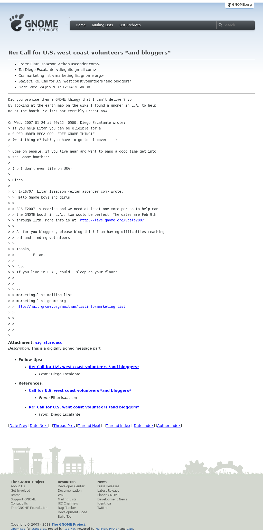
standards (39, 528)
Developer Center (71, 486)
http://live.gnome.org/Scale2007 (112, 220)
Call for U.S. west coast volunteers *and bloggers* (80, 390)
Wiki (61, 495)
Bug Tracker (67, 508)
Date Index (144, 426)
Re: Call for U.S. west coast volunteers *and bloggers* (84, 367)
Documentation (70, 490)
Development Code (72, 512)
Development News (112, 499)
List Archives (130, 25)
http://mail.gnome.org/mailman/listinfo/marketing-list (70, 306)
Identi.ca (104, 503)
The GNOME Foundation (29, 508)
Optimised (18, 528)
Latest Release (108, 490)
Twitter (102, 508)
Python (114, 528)
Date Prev (18, 426)
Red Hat (69, 528)
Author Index (169, 426)
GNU (130, 528)
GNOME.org (242, 4)
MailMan (101, 528)
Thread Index (118, 426)
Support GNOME (23, 499)
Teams (15, 495)
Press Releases (108, 486)
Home (81, 25)
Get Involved (20, 490)
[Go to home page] (41, 32)
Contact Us (19, 503)
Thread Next (89, 426)
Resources (67, 482)
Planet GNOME (108, 495)
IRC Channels (68, 503)
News (102, 482)
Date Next (39, 426)
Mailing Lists (102, 25)
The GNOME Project (27, 482)
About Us (18, 486)
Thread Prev (64, 426)
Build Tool (65, 516)
